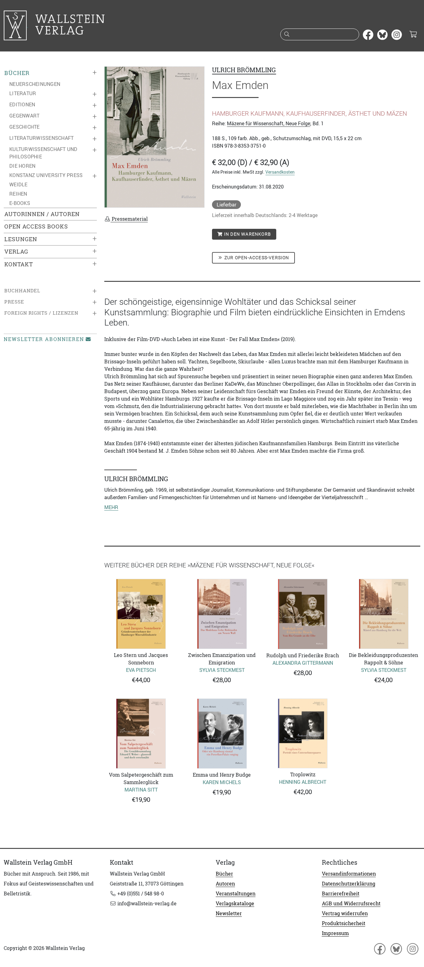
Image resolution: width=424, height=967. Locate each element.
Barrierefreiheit (340, 893)
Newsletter (229, 913)
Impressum (335, 933)
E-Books (19, 203)
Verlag (16, 251)
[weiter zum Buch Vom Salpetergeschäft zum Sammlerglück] (141, 734)
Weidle (18, 184)
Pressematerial (129, 218)
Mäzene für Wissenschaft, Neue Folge (268, 123)
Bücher (16, 73)
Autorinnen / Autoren (42, 214)
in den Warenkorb (247, 234)
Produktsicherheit (343, 923)
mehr (111, 507)
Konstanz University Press (46, 175)
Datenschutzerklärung (348, 883)
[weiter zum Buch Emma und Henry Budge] (222, 734)
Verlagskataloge (235, 903)
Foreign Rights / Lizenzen (41, 313)
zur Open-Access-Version (256, 257)
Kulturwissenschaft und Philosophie (43, 153)
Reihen (18, 193)
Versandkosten (280, 172)
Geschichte (24, 126)
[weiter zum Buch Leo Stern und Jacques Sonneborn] (141, 614)
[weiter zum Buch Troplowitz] (303, 733)
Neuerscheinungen (34, 84)
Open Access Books (36, 226)
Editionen (22, 104)
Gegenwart (24, 115)
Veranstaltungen (235, 893)
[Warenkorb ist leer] (413, 34)
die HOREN (22, 165)
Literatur (22, 93)
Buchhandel (22, 290)
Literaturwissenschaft (41, 138)
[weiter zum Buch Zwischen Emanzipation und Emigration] (222, 614)
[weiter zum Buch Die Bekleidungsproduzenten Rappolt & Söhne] (384, 614)
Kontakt (18, 264)
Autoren (225, 883)
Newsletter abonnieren (44, 339)
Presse (14, 302)
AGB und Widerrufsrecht (351, 903)
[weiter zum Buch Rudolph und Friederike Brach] (303, 614)
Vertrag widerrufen (345, 913)
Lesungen (20, 239)
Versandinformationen (349, 873)
